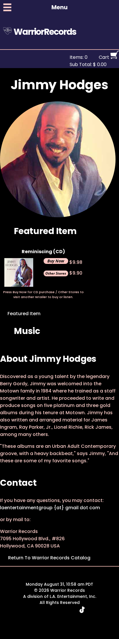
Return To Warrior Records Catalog (49, 557)
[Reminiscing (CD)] (18, 285)
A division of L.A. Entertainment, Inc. (59, 596)
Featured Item (23, 313)
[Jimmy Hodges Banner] (58, 215)
